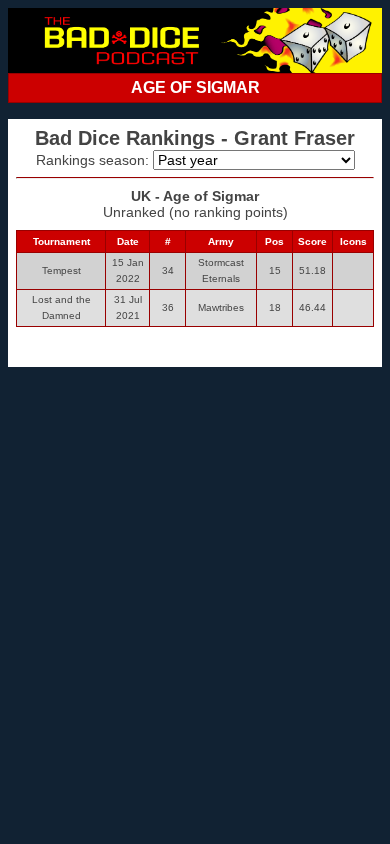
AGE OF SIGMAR (195, 87)
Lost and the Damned (61, 307)
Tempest (61, 270)
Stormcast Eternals (221, 270)
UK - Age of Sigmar (195, 196)
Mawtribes (221, 307)
